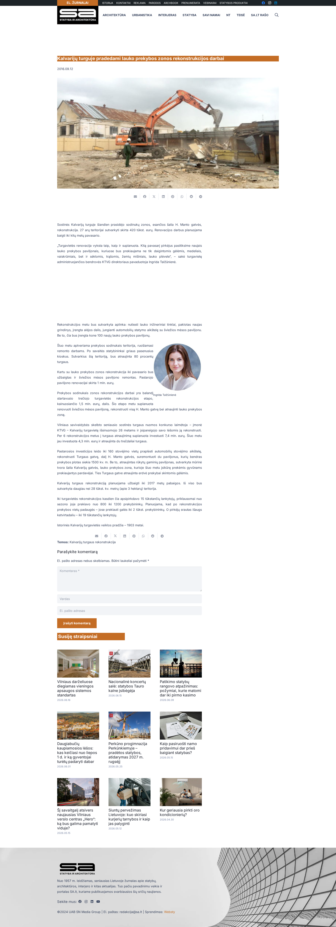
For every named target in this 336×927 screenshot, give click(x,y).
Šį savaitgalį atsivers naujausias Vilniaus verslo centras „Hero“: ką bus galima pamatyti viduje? (77, 819)
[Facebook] (79, 901)
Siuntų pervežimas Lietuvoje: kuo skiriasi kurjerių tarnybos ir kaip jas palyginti (129, 817)
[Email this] (135, 196)
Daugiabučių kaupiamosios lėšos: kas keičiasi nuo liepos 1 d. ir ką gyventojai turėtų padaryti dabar (77, 752)
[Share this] (144, 196)
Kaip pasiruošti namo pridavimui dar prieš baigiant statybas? (178, 748)
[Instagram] (86, 901)
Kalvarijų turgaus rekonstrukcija (93, 542)
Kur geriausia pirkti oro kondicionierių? (180, 812)
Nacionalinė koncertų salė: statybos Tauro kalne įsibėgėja (127, 686)
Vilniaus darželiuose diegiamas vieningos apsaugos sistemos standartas (75, 688)
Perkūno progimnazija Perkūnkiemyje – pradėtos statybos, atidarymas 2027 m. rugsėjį (127, 752)
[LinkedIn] (92, 901)
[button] (276, 15)
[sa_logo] (77, 15)
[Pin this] (172, 196)
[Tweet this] (154, 196)
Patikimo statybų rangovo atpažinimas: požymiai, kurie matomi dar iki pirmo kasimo (180, 688)
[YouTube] (98, 901)
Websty (169, 912)
